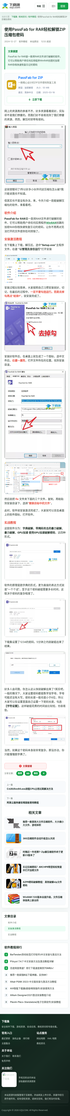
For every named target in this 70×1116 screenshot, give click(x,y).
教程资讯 (41, 1043)
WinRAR (51, 222)
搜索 (62, 6)
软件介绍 (12, 922)
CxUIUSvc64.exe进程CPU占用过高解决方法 (30, 788)
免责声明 (6, 1060)
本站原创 (34, 41)
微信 (36, 773)
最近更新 (6, 1038)
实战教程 (12, 934)
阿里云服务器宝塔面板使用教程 (23, 802)
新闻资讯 (23, 16)
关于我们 (6, 1055)
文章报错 (27, 766)
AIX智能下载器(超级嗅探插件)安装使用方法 (32, 988)
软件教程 (32, 16)
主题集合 (6, 1043)
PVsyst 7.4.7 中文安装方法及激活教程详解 (32, 961)
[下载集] (16, 6)
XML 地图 (51, 1038)
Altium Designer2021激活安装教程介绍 (30, 995)
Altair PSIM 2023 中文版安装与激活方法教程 (33, 981)
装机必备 (16, 1038)
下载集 (14, 16)
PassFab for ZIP (30, 78)
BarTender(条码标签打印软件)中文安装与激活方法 (35, 954)
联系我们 (16, 1055)
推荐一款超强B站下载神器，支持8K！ (29, 974)
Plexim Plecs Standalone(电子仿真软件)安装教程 (35, 1002)
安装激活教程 (14, 928)
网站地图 (41, 1038)
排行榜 (26, 1038)
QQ (27, 773)
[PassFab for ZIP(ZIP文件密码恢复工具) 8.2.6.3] (11, 85)
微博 (20, 773)
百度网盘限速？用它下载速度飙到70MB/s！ (32, 968)
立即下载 (37, 99)
